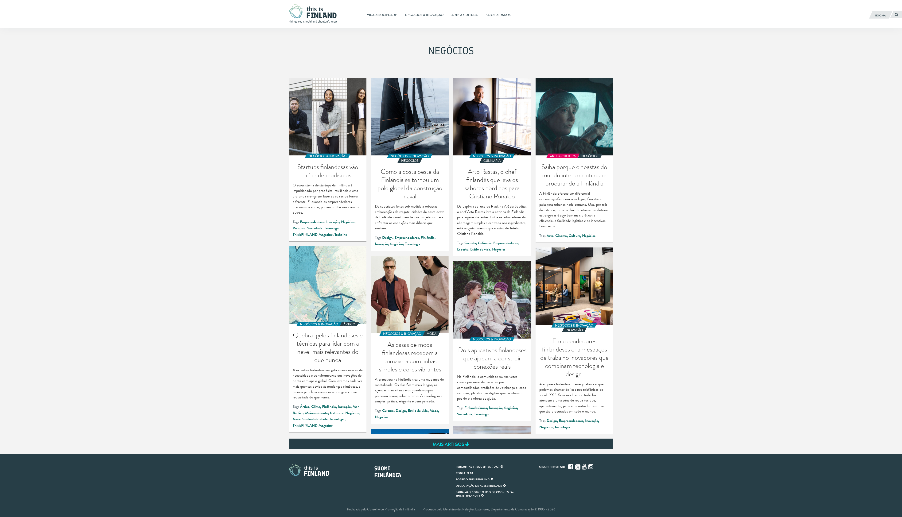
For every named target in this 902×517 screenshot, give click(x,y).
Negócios (347, 222)
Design (387, 237)
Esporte (462, 249)
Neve (296, 419)
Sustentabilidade (314, 419)
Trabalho (340, 234)
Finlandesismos (475, 408)
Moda (434, 410)
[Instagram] (591, 467)
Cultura (574, 236)
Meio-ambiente (316, 413)
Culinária (484, 243)
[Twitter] (578, 466)
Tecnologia (331, 228)
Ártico (304, 406)
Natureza (336, 413)
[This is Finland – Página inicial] (315, 14)
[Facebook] (571, 467)
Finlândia (428, 237)
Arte (550, 236)
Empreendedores (312, 222)
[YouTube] (584, 467)
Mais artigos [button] (449, 444)
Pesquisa (299, 228)
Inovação (332, 222)
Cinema (561, 236)
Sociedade (314, 228)
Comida (470, 243)
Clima (315, 406)
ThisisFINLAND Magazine (313, 234)
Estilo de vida (480, 249)
